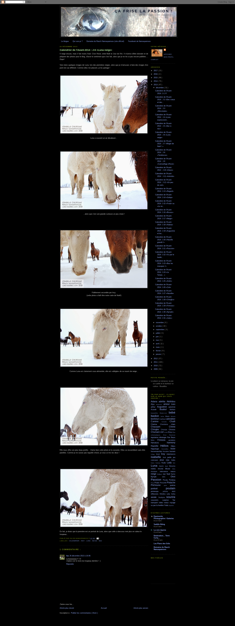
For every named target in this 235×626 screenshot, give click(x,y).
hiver (173, 449)
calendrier (74, 541)
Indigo (153, 454)
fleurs (173, 437)
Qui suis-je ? (78, 41)
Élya (174, 432)
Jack (165, 457)
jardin (170, 457)
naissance (165, 471)
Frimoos (163, 440)
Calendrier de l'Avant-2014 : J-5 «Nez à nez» (163, 126)
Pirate (157, 483)
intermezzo (171, 454)
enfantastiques (157, 435)
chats (173, 424)
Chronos (172, 430)
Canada (166, 421)
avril (158, 344)
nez (100, 541)
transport (155, 503)
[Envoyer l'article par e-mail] (97, 538)
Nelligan (160, 474)
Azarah (155, 409)
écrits (166, 432)
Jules (173, 460)
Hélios (165, 445)
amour (167, 404)
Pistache (171, 482)
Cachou (162, 419)
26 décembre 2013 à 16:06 (79, 556)
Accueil (104, 608)
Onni (173, 476)
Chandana (165, 424)
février (158, 351)
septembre (160, 330)
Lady (170, 462)
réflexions (155, 494)
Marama (172, 466)
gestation (171, 440)
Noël (169, 474)
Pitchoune (157, 485)
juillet (158, 333)
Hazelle (155, 446)
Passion (157, 479)
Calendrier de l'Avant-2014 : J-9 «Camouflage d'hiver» (164, 161)
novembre (160, 322)
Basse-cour (164, 413)
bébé (172, 412)
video (161, 503)
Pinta (152, 483)
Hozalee (166, 451)
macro (162, 466)
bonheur (155, 419)
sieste (154, 497)
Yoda (166, 505)
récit (173, 491)
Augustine (163, 407)
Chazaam (160, 427)
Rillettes (163, 494)
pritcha (167, 491)
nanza (173, 471)
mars (158, 347)
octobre (159, 326)
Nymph (156, 477)
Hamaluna (159, 443)
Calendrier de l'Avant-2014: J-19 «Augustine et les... (165, 230)
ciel (162, 432)
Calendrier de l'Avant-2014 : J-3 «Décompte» (163, 108)
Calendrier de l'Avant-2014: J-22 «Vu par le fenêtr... (164, 254)
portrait (158, 488)
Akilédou (171, 401)
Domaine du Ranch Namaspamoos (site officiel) (105, 41)
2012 (156, 359)
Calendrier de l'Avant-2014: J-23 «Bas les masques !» (164, 263)
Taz (173, 500)
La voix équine (160, 530)
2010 (156, 366)
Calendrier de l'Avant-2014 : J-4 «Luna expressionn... (163, 117)
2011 (156, 362)
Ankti (173, 404)
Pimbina (172, 480)
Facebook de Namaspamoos (139, 41)
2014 (156, 81)
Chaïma (155, 424)
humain (172, 451)
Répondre (70, 564)
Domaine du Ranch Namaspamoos (162, 548)
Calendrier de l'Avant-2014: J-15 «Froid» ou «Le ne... (164, 203)
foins (154, 440)
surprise (167, 500)
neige (95, 541)
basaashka (155, 413)
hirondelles (166, 449)
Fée (169, 437)
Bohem (173, 416)
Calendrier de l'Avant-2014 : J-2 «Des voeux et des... (165, 99)
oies (166, 477)
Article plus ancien (141, 608)
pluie (167, 485)
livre (174, 463)
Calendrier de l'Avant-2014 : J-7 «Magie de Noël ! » (164, 143)
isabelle (157, 456)
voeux (167, 503)
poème (172, 485)
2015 (156, 78)
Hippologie (156, 449)
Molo (173, 469)
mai (157, 340)
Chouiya (165, 429)
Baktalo (172, 409)
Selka (173, 494)
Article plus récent (67, 608)
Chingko (156, 429)
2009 (156, 369)
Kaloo (153, 463)
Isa (67, 556)
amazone (159, 404)
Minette (161, 469)
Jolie (168, 460)
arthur (154, 407)
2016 (156, 74)
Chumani (155, 432)
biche (163, 416)
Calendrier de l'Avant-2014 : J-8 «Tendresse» (163, 152)
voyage (172, 503)
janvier (159, 354)
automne (171, 407)
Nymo (173, 474)
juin (157, 337)
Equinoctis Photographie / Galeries (164, 517)
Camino (156, 421)
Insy (83, 541)
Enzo (166, 435)
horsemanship (157, 451)
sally (169, 494)
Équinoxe (172, 435)
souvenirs (156, 500)
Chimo (172, 427)
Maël (167, 466)
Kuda (164, 463)
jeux (163, 460)
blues (168, 416)
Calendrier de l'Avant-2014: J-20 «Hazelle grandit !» (164, 239)
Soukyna (162, 497)
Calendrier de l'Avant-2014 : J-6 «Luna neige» (86, 50)
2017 (156, 71)
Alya (153, 404)
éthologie (163, 437)
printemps (157, 491)
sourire (170, 496)
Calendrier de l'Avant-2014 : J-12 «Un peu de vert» (164, 182)
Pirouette (163, 483)
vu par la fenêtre (157, 505)
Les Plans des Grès (162, 544)
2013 (156, 85)
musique (155, 471)
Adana (155, 401)
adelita (163, 401)
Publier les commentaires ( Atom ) (84, 613)
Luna (88, 541)
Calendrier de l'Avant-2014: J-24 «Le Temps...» (163, 272)
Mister (168, 469)
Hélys (173, 446)
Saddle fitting (159, 524)
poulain (170, 488)
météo (154, 469)
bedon (156, 415)
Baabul (165, 409)
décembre (160, 88)
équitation (155, 437)
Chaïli (172, 421)
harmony (171, 442)
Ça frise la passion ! (144, 11)
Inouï (158, 454)
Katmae (159, 463)
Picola (166, 480)
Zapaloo (171, 505)
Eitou (170, 432)
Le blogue (65, 41)
